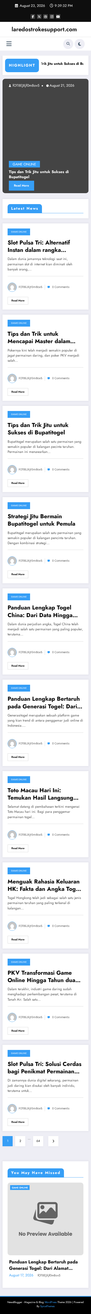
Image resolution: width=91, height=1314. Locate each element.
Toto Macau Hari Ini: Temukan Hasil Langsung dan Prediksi (40, 794)
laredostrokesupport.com (44, 29)
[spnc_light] (80, 44)
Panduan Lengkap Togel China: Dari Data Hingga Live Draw (40, 611)
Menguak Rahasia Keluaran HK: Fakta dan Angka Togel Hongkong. (44, 885)
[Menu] (9, 43)
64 (38, 1141)
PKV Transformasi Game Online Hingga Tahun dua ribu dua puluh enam (41, 976)
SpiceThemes (47, 1306)
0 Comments (61, 287)
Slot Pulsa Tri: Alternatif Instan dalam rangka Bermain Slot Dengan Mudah (39, 246)
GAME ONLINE (19, 231)
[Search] (68, 44)
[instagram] (52, 16)
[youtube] (58, 16)
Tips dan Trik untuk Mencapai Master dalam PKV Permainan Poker (39, 337)
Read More (18, 300)
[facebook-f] (33, 16)
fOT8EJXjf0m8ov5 (30, 287)
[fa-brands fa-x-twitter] (39, 16)
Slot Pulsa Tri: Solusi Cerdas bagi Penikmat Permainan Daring (44, 1067)
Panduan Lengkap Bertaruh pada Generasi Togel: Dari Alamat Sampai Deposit (44, 702)
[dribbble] (45, 16)
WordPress (50, 1302)
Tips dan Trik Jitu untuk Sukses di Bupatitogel (38, 428)
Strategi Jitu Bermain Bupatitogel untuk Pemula (41, 520)
